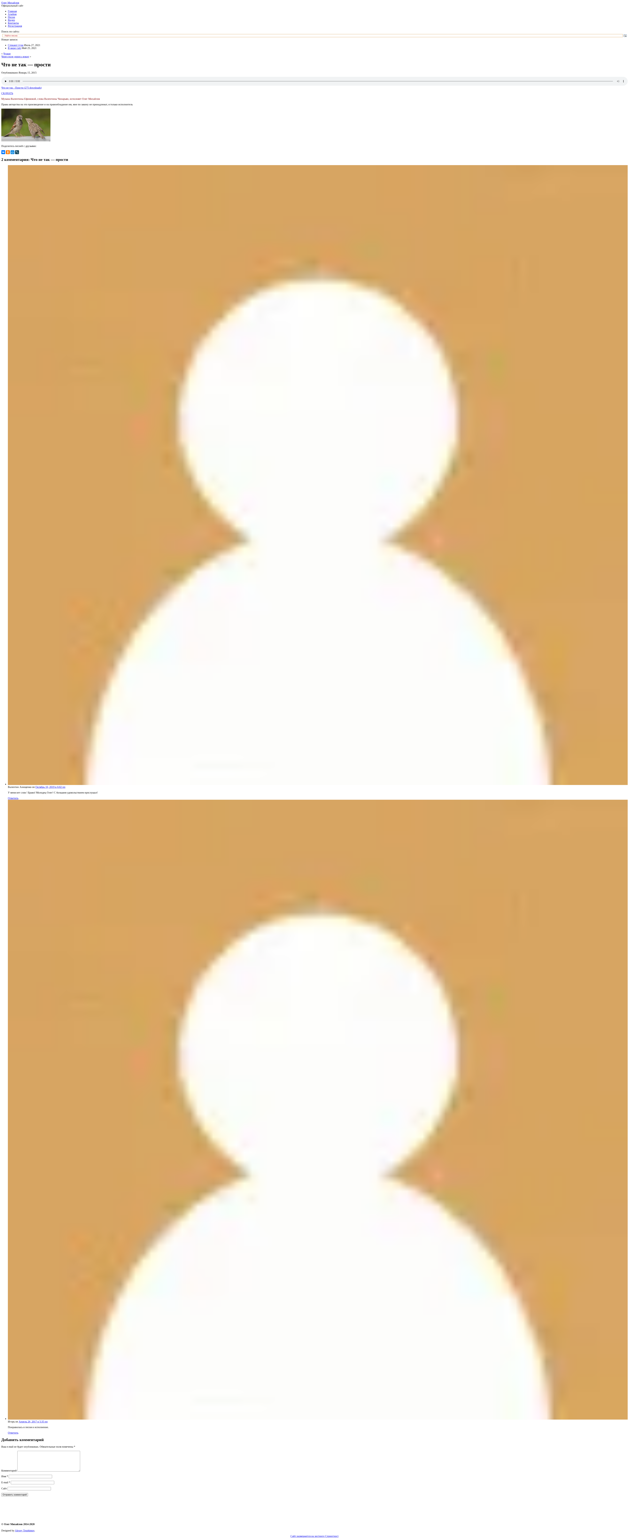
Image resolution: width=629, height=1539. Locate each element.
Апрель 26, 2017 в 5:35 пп (33, 1421)
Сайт (4, 1488)
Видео (11, 20)
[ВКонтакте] (3, 152)
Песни (11, 17)
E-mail (5, 1482)
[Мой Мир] (12, 152)
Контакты (13, 23)
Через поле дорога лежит (15, 56)
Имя (4, 1476)
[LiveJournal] (17, 152)
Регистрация (15, 26)
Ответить (13, 798)
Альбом (12, 14)
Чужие (7, 53)
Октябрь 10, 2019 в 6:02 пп (50, 787)
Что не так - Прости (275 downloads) (21, 87)
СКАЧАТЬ (7, 93)
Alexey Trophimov (24, 1530)
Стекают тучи (15, 45)
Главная (12, 11)
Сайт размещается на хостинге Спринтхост (314, 1536)
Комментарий (9, 1470)
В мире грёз (14, 48)
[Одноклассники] (8, 152)
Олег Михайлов (10, 2)
